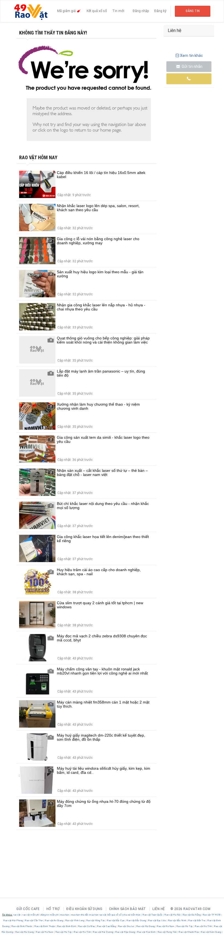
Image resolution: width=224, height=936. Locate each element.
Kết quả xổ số (97, 11)
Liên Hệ (158, 909)
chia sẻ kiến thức (132, 915)
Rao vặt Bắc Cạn (115, 920)
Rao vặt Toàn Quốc (152, 915)
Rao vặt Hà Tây (184, 926)
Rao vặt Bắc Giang (136, 920)
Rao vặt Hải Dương (103, 932)
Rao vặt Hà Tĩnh (203, 926)
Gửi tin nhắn (191, 66)
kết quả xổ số (115, 915)
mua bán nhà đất (79, 915)
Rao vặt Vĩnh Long (74, 920)
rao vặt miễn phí (30, 915)
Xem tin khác (191, 55)
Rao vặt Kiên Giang (211, 932)
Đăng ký (160, 11)
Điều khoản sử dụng (84, 909)
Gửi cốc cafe (28, 909)
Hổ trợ (53, 909)
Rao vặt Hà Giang (145, 926)
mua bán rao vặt (97, 915)
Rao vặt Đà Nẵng (191, 915)
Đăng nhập (141, 11)
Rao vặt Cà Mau (86, 926)
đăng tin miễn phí (50, 915)
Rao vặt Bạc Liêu (157, 920)
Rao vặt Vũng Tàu (95, 920)
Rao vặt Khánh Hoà (189, 932)
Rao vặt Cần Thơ (34, 920)
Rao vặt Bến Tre (197, 920)
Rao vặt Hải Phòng (13, 920)
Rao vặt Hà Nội (172, 915)
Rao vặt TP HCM (211, 915)
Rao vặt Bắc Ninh (177, 920)
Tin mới (118, 11)
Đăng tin (193, 11)
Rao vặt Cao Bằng (106, 926)
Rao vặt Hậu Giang (125, 932)
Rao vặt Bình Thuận (45, 926)
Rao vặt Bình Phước (22, 926)
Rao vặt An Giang (54, 920)
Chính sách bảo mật (127, 909)
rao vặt (16, 915)
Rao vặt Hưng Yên (167, 932)
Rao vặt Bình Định (66, 926)
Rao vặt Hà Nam (165, 926)
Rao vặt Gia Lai (126, 926)
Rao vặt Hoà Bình (146, 932)
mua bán (64, 915)
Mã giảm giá (66, 11)
